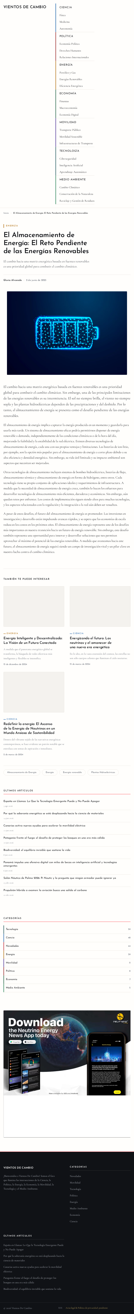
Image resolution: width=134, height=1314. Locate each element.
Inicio (6, 213)
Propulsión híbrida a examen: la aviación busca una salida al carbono (45, 890)
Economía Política (69, 44)
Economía (67, 93)
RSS (60, 1307)
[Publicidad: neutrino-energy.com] (67, 1074)
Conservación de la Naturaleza (76, 194)
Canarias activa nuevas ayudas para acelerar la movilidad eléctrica (44, 826)
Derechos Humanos (70, 50)
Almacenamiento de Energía (21, 772)
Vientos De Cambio (24, 7)
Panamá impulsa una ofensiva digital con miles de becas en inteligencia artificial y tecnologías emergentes (60, 864)
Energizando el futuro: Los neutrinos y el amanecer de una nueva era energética (90, 643)
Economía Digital (69, 114)
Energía (66, 65)
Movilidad (67, 122)
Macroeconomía (68, 108)
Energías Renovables (70, 79)
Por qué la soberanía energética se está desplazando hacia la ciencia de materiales (53, 813)
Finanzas (64, 101)
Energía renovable (72, 772)
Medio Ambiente (72, 179)
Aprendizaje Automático (73, 172)
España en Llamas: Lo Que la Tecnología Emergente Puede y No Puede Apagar (51, 801)
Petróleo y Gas (67, 72)
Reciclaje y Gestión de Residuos (76, 201)
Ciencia (65, 7)
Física (62, 15)
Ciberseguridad (67, 158)
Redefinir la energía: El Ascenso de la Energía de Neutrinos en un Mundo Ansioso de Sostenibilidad (29, 728)
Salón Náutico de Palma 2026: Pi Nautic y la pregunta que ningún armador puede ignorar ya (59, 878)
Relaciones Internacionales (74, 57)
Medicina (64, 22)
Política (66, 36)
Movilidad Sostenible (70, 136)
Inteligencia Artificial (71, 165)
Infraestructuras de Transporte (76, 143)
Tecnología (69, 151)
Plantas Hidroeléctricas (103, 772)
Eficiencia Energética (71, 86)
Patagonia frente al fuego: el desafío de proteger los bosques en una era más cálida (54, 838)
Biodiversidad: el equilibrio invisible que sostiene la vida (36, 850)
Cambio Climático (69, 187)
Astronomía (65, 28)
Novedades (75, 1176)
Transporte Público (70, 130)
